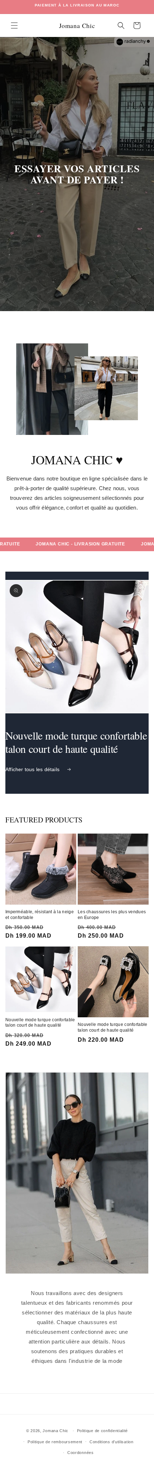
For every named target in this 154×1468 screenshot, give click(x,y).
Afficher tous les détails (32, 769)
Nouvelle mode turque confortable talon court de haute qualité (40, 1022)
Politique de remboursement (55, 1442)
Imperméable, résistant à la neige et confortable (39, 914)
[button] (14, 25)
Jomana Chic (56, 1431)
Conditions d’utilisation (112, 1442)
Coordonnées (80, 1452)
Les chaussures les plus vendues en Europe (112, 914)
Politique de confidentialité (102, 1431)
